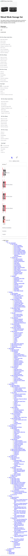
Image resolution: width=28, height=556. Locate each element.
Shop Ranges (14, 331)
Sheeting (16, 352)
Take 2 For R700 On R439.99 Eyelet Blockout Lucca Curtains (20, 533)
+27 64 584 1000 (5, 86)
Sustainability (3, 75)
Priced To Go (14, 346)
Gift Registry (11, 548)
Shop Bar (13, 312)
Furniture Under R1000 (19, 283)
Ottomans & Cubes (18, 304)
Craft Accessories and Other (20, 488)
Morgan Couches (18, 333)
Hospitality (16, 288)
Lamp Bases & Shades (19, 409)
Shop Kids (13, 459)
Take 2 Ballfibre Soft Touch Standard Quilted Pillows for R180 (20, 508)
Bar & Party (16, 438)
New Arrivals (14, 244)
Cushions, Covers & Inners (20, 387)
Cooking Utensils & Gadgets (20, 441)
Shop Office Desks (15, 478)
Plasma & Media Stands (19, 305)
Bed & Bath (11, 348)
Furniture (11, 292)
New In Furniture (18, 245)
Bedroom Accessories (18, 362)
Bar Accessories (17, 316)
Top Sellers (16, 277)
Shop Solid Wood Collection (17, 343)
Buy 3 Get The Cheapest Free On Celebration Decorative (20, 520)
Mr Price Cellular (3, 63)
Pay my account (3, 60)
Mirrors (15, 403)
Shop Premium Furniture (16, 344)
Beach (15, 282)
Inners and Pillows (18, 379)
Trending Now (14, 257)
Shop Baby (13, 467)
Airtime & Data (3, 62)
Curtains (16, 422)
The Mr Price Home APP (5, 44)
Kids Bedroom (17, 325)
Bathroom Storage (18, 374)
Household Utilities (18, 412)
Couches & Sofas (18, 297)
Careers (1, 76)
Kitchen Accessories (18, 443)
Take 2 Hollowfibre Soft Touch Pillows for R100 (19, 516)
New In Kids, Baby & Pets (20, 252)
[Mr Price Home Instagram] (13, 157)
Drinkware (16, 433)
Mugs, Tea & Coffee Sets (19, 432)
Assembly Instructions (16, 347)
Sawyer (15, 341)
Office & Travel (12, 477)
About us (2, 71)
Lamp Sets (16, 408)
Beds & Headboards (18, 319)
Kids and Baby (17, 547)
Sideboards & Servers (18, 310)
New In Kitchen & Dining (19, 251)
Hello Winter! (17, 263)
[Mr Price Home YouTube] (14, 157)
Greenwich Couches (18, 332)
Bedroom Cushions (18, 360)
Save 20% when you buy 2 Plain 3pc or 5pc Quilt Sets (20, 511)
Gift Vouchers (3, 42)
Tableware (16, 452)
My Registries (12, 552)
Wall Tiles (16, 284)
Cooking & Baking (18, 440)
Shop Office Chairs (15, 479)
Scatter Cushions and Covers (20, 419)
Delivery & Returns (4, 88)
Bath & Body (17, 373)
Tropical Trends (17, 271)
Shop (7, 241)
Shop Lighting (14, 407)
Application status (3, 58)
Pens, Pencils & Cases (19, 486)
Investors (2, 73)
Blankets (16, 357)
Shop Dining (14, 428)
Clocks (15, 406)
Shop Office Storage (15, 481)
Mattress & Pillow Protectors (20, 355)
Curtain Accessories (18, 390)
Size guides (2, 89)
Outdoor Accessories (18, 330)
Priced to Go (14, 494)
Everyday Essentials (18, 285)
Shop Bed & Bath (15, 349)
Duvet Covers (17, 353)
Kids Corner (2, 47)
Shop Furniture (14, 293)
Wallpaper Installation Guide (5, 46)
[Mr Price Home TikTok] (16, 157)
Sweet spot (16, 262)
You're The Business (4, 49)
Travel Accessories (18, 493)
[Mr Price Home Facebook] (10, 157)
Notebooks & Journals (19, 484)
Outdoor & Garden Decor (19, 401)
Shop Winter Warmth (18, 290)
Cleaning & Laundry (18, 444)
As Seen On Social (18, 258)
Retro (15, 342)
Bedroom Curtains (18, 363)
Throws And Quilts (18, 358)
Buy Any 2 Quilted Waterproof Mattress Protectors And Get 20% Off (20, 504)
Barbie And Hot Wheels (19, 261)
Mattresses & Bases (18, 320)
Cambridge (16, 337)
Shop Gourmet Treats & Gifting (18, 449)
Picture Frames (17, 405)
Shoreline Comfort (18, 273)
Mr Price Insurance (4, 67)
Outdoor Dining (17, 437)
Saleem (15, 339)
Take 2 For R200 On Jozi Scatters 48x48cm (19, 522)
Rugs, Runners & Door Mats (20, 391)
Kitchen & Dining (12, 425)
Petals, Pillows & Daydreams (20, 269)
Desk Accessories (18, 487)
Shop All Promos (15, 497)
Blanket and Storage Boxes (20, 322)
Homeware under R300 (19, 278)
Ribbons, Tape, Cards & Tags (20, 417)
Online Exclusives (18, 287)
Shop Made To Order (16, 294)
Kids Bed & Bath (18, 460)
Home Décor (11, 384)
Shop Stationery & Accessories (18, 483)
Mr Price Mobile (3, 65)
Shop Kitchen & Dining (16, 427)
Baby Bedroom (17, 326)
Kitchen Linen (17, 446)
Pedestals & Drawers (18, 321)
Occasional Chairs (18, 298)
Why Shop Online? (4, 39)
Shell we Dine (17, 268)
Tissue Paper (17, 416)
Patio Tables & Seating (19, 328)
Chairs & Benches (18, 311)
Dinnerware (16, 429)
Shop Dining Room (15, 308)
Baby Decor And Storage (19, 470)
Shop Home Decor (15, 385)
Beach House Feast (18, 272)
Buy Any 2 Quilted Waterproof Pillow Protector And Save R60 (20, 501)
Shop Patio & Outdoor (16, 327)
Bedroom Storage (18, 364)
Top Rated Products (18, 260)
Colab (15, 274)
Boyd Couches (17, 336)
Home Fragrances (18, 395)
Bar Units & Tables (18, 314)
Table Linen (16, 435)
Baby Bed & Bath (18, 468)
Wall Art (16, 402)
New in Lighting (17, 249)
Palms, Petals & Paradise (19, 267)
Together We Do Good (4, 51)
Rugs (15, 421)
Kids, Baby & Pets (13, 456)
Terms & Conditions (4, 52)
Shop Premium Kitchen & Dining (18, 450)
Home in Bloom (17, 266)
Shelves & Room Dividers (19, 306)
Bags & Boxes (17, 414)
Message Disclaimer (4, 81)
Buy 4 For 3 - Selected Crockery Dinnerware (19, 539)
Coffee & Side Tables (18, 303)
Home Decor (14, 518)
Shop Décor (14, 392)
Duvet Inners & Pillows (19, 354)
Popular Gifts (11, 553)
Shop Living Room (15, 299)
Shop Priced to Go (15, 541)
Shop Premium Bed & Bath (17, 375)
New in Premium (17, 256)
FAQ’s (1, 91)
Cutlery (15, 434)
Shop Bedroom (14, 317)
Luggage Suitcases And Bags (20, 492)
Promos (10, 495)
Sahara (15, 338)
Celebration (16, 489)
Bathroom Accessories (19, 370)
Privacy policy (3, 79)
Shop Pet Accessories (16, 475)
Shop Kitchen (14, 439)
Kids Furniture (17, 466)
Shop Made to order (18, 281)
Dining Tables (17, 309)
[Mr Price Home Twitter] (12, 158)
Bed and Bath (17, 543)
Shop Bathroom (14, 367)
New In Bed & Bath (18, 246)
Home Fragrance (17, 423)
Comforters (16, 359)
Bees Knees (16, 289)
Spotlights (13, 276)
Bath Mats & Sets (18, 369)
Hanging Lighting (18, 411)
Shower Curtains (17, 371)
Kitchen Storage (17, 445)
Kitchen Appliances (18, 448)
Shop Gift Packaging (15, 413)
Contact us (2, 92)
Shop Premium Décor (16, 418)
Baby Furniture (17, 473)
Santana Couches (18, 335)
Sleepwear (16, 365)
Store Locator (3, 41)
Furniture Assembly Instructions (6, 94)
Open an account (3, 57)
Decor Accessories (18, 396)
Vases (15, 397)
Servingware (17, 430)
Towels (15, 368)
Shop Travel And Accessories (17, 491)
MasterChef (16, 279)
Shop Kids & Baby (15, 324)
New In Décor (17, 247)
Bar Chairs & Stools (18, 315)
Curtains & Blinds (18, 389)
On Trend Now (17, 265)
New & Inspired (12, 242)
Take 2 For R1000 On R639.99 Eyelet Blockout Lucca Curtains (19, 529)
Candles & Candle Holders (20, 394)
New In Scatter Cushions (19, 250)
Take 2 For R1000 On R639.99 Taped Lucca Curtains (19, 525)
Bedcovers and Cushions (19, 380)
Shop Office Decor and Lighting (18, 482)
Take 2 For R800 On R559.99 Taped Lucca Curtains (20, 536)
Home (10, 551)
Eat (12, 537)
